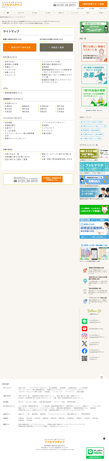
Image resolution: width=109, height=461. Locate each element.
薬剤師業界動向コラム (14, 93)
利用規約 (45, 125)
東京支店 (25, 109)
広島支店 (60, 109)
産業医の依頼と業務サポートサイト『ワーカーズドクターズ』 (66, 424)
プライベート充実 (59, 402)
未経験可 (100, 134)
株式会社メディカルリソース (59, 426)
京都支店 (43, 109)
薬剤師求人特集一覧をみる (94, 110)
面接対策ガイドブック (73, 406)
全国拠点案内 (10, 125)
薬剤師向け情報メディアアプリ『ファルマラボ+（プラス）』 (57, 81)
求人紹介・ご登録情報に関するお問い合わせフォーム (34, 398)
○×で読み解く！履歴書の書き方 (28, 406)
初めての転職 (98, 122)
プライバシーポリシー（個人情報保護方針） (19, 134)
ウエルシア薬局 (96, 138)
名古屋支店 (44, 106)
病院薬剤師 (96, 130)
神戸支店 (60, 106)
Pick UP (20, 402)
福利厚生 (43, 414)
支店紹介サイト (11, 103)
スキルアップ (10, 75)
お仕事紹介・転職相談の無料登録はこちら (52, 179)
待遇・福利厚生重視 (45, 402)
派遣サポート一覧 (23, 414)
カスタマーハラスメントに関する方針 (30, 392)
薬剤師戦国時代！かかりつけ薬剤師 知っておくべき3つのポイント (57, 71)
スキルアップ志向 (31, 402)
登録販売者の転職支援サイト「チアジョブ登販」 (33, 426)
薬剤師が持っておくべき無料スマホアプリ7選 (57, 76)
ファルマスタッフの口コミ (37, 388)
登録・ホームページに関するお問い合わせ (57, 155)
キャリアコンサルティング (56, 414)
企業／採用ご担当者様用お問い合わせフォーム (68, 398)
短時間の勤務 (71, 402)
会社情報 (8, 122)
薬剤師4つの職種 (11, 64)
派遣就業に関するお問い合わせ (17, 157)
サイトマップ (47, 130)
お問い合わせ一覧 (12, 154)
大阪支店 (43, 111)
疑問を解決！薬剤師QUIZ (52, 64)
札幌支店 (8, 106)
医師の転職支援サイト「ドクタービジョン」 (31, 424)
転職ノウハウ (10, 72)
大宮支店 (8, 111)
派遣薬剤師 (85, 130)
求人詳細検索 (53, 388)
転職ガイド (9, 67)
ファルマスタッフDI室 (51, 61)
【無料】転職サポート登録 (93, 4)
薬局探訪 (45, 67)
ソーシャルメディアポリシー (53, 122)
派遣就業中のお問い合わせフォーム (43, 396)
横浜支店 (25, 111)
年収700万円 (86, 122)
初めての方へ (10, 61)
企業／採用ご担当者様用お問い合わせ (57, 159)
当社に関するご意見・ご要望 (16, 159)
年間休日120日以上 (88, 126)
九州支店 (60, 111)
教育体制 (35, 414)
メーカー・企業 (102, 126)
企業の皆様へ (81, 9)
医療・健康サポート (73, 414)
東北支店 (8, 109)
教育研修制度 (86, 414)
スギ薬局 (85, 138)
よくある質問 (10, 130)
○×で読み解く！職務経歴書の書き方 (52, 406)
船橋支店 (25, 106)
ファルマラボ (10, 70)
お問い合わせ (103, 9)
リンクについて (48, 128)
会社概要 (91, 9)
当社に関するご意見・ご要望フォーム (68, 396)
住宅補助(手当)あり (88, 134)
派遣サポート (10, 128)
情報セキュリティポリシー (15, 138)
